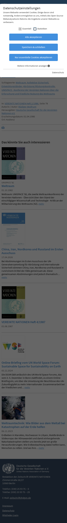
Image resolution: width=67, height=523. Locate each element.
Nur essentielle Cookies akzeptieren (33, 57)
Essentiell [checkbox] (26, 28)
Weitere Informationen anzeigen (32, 65)
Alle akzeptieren (33, 37)
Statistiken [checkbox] (42, 28)
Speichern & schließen (33, 47)
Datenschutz (58, 72)
